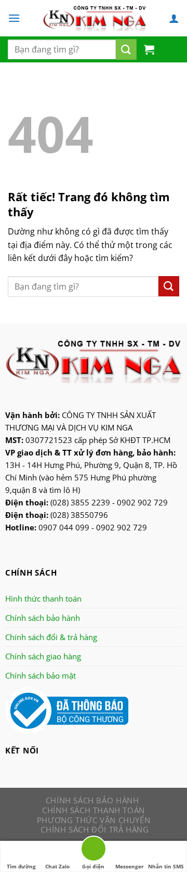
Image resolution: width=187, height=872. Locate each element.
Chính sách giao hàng (43, 656)
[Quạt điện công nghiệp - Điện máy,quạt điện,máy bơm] (94, 18)
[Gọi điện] (93, 850)
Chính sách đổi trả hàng (95, 829)
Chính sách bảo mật (40, 675)
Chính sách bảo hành (42, 618)
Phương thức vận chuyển (93, 820)
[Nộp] (126, 49)
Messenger (129, 866)
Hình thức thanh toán (43, 598)
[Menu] (14, 18)
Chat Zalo (57, 866)
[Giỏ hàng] (149, 49)
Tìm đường (21, 866)
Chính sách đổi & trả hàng (51, 637)
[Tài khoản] (174, 18)
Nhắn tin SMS (166, 866)
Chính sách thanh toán (93, 810)
